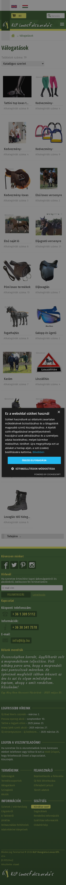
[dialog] (33, 442)
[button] (33, 469)
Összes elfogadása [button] (34, 460)
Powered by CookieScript (47, 474)
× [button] (58, 412)
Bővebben (38, 452)
